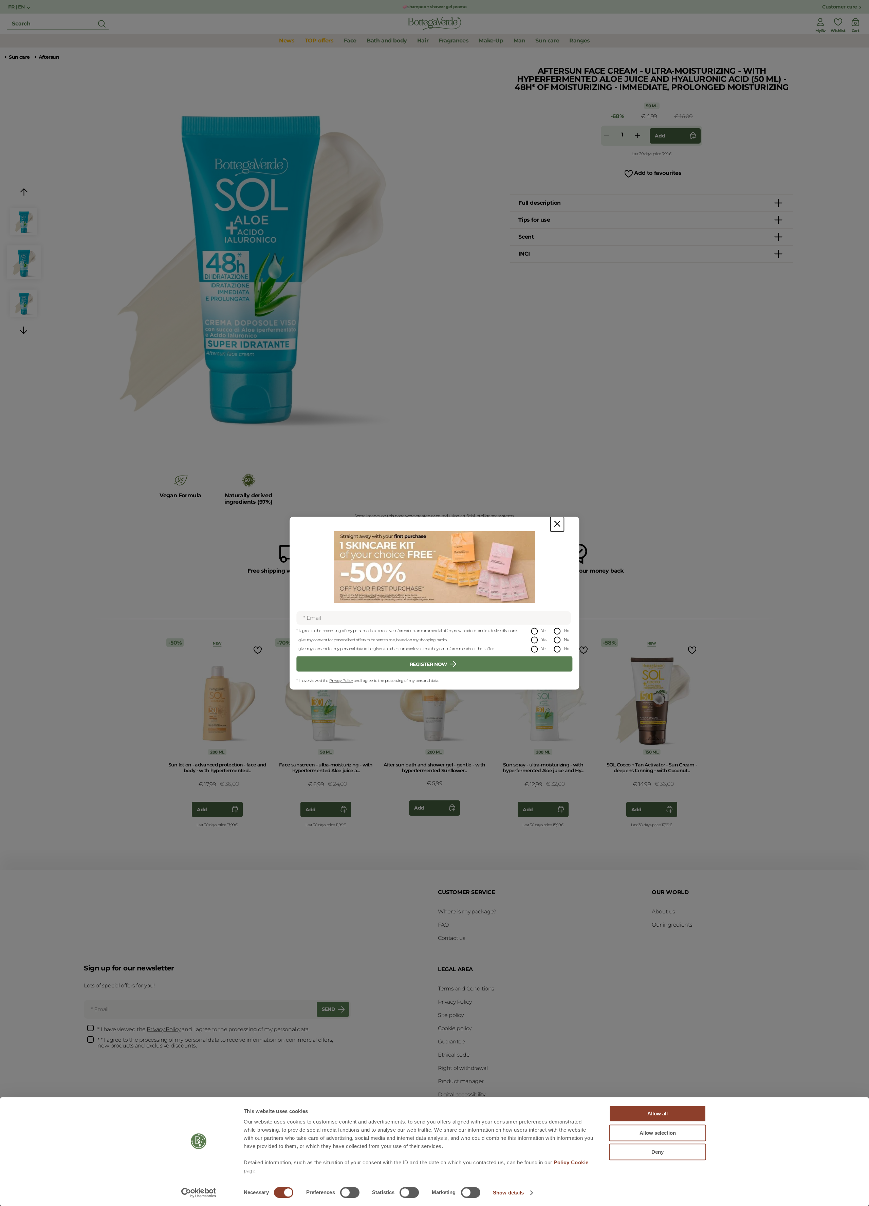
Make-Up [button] (491, 40)
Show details (508, 1192)
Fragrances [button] (453, 40)
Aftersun (49, 57)
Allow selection (658, 1133)
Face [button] (350, 40)
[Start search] (102, 24)
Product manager (461, 1081)
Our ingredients (672, 925)
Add (660, 136)
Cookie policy (455, 1028)
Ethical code (453, 1055)
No (566, 630)
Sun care (19, 57)
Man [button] (519, 40)
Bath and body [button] (387, 40)
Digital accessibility (461, 1094)
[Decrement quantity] (607, 136)
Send (328, 1009)
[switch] (349, 1192)
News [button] (286, 40)
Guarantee (451, 1041)
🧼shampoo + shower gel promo (434, 6)
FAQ (443, 925)
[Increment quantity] (637, 136)
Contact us (451, 938)
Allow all (657, 1113)
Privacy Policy (341, 680)
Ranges (579, 40)
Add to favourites (657, 173)
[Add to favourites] (257, 650)
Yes (544, 630)
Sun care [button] (547, 40)
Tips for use (534, 220)
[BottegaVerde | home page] (434, 24)
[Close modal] (557, 524)
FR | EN (17, 7)
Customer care (839, 7)
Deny (657, 1152)
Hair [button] (422, 40)
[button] (24, 193)
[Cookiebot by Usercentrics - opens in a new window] (198, 1193)
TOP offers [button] (319, 40)
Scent (526, 237)
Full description (539, 203)
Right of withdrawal (462, 1068)
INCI (524, 254)
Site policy (451, 1015)
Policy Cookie (571, 1162)
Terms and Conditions (466, 988)
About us (663, 911)
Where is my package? (467, 911)
